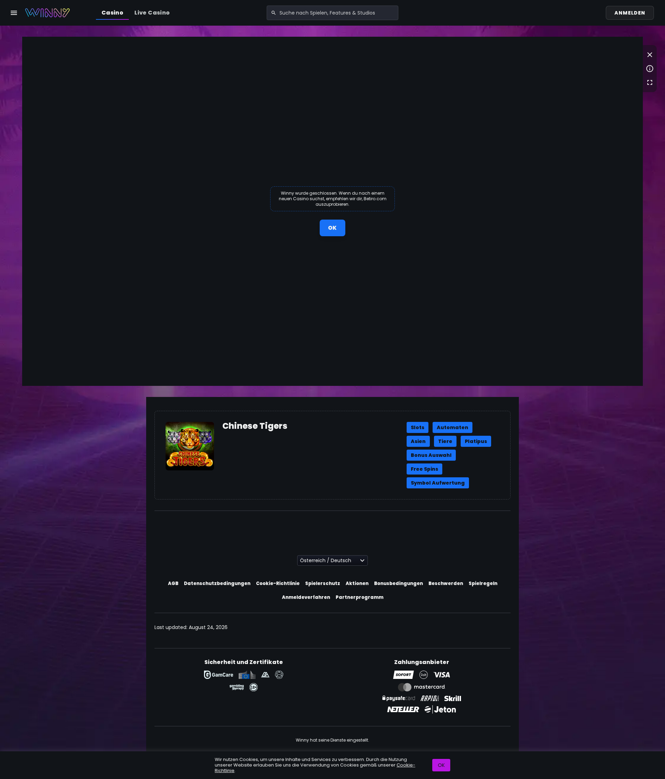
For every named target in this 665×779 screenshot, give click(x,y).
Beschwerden (445, 583)
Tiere (445, 441)
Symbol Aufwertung (438, 482)
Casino (112, 13)
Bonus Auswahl (431, 455)
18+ (253, 687)
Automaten (452, 427)
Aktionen (357, 583)
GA (265, 675)
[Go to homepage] (47, 12)
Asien (418, 441)
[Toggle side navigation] (14, 13)
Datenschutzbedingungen (217, 583)
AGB (173, 583)
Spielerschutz (322, 583)
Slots (417, 427)
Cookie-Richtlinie (278, 583)
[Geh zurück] (650, 55)
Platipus (476, 441)
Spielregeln (483, 583)
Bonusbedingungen (398, 583)
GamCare (218, 675)
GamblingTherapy (237, 687)
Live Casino (152, 13)
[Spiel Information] (650, 69)
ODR (247, 675)
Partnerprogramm (359, 597)
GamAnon (279, 675)
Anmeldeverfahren (306, 597)
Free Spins (424, 469)
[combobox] (332, 13)
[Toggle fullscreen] (650, 82)
